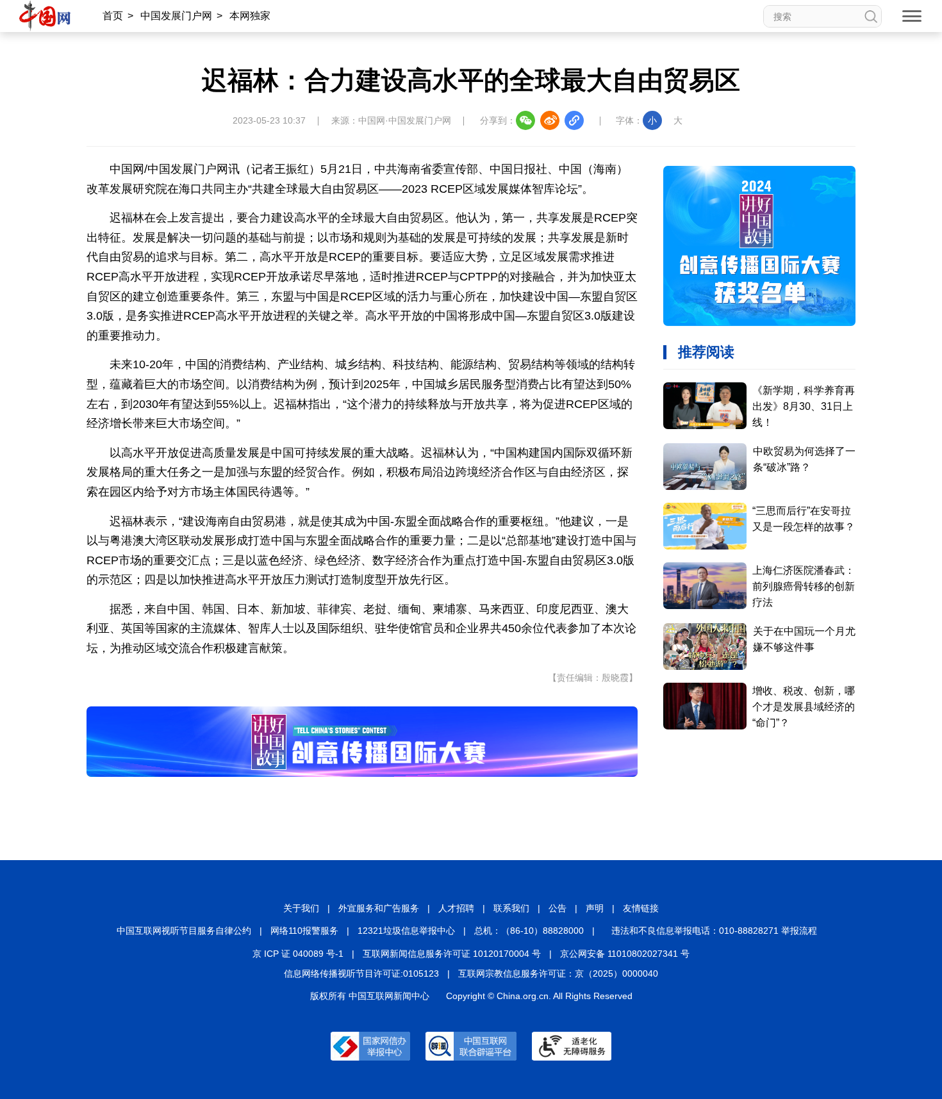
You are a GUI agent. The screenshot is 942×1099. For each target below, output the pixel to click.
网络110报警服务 (304, 930)
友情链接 (641, 908)
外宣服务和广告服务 (378, 908)
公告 (557, 908)
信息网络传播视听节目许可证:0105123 (361, 973)
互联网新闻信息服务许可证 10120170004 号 (452, 953)
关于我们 (301, 908)
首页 (113, 15)
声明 (595, 908)
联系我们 (511, 908)
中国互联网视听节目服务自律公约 (184, 930)
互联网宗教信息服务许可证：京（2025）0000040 (558, 973)
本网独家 (249, 15)
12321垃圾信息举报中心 (406, 930)
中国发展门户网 (176, 15)
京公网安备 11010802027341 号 (625, 953)
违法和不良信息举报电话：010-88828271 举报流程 (714, 930)
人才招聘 (456, 908)
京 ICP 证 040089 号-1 (297, 953)
